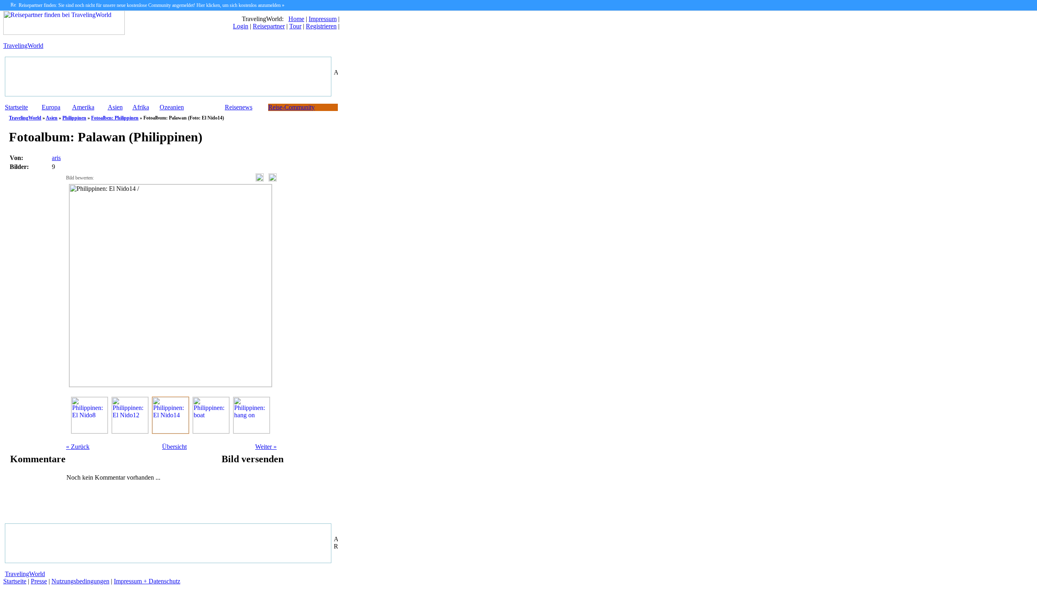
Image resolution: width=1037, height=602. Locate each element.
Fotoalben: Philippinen (115, 118)
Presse (39, 581)
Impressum (323, 18)
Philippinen (74, 118)
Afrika (140, 107)
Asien (115, 107)
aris (56, 157)
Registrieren (321, 26)
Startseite (16, 107)
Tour (295, 26)
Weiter (266, 446)
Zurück (78, 446)
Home (296, 18)
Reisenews (238, 107)
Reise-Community (291, 107)
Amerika (83, 107)
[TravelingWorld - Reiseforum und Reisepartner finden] (64, 32)
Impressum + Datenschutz (147, 581)
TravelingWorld (23, 45)
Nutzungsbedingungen (80, 581)
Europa (51, 107)
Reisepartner (269, 26)
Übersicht (174, 446)
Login (240, 26)
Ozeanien (172, 107)
